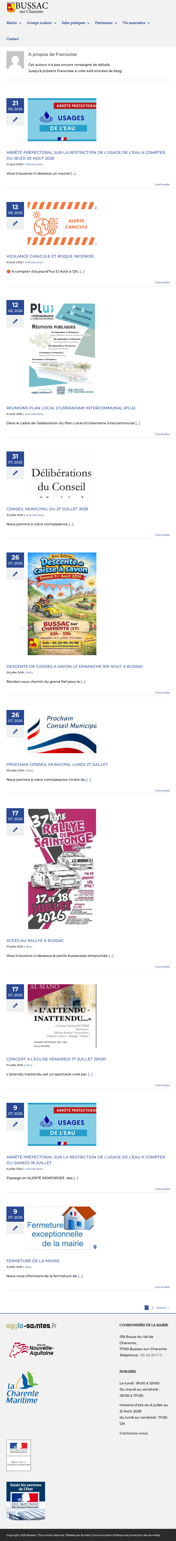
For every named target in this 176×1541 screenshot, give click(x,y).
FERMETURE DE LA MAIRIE (33, 1261)
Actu (40, 164)
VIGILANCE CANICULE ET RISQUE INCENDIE (50, 256)
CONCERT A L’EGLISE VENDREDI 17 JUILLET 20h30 (56, 1059)
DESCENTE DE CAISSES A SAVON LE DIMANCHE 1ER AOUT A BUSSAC (74, 666)
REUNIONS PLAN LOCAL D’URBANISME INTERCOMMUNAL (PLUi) (70, 408)
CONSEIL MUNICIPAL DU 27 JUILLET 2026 (47, 509)
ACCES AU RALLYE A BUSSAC (35, 940)
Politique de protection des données (136, 1535)
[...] (73, 173)
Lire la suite (162, 184)
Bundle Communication (96, 1535)
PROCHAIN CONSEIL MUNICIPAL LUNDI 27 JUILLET (57, 764)
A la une (30, 164)
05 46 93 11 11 (151, 1355)
